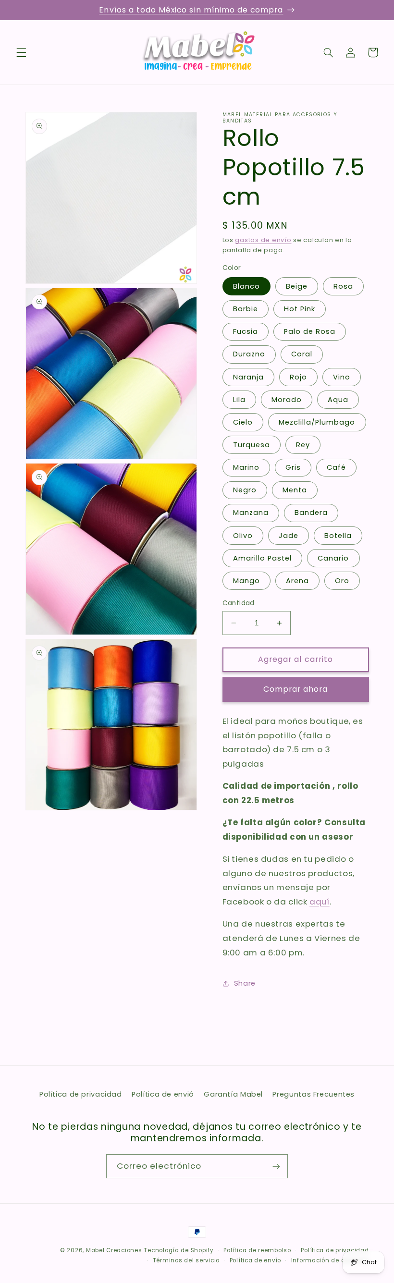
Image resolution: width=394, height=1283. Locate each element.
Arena (297, 581)
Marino (246, 467)
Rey (303, 445)
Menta (295, 490)
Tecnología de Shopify (178, 1250)
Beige (297, 286)
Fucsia (245, 331)
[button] (21, 52)
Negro (245, 490)
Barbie (245, 309)
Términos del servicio (186, 1260)
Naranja (248, 377)
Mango (246, 581)
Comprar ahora (295, 689)
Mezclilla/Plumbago (317, 422)
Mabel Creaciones (114, 1250)
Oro (342, 581)
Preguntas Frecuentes (313, 1094)
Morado (286, 399)
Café (336, 467)
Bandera (311, 512)
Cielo (243, 422)
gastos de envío (263, 240)
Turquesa (251, 445)
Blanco (246, 286)
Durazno (249, 354)
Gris (293, 467)
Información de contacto (330, 1260)
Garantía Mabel (233, 1094)
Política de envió (163, 1094)
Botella (338, 535)
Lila (239, 399)
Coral (301, 354)
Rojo (298, 377)
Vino (341, 377)
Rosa (343, 286)
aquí (319, 901)
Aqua (338, 399)
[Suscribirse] (276, 1166)
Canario (333, 558)
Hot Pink (299, 309)
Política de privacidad (80, 1094)
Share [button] (245, 983)
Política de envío (256, 1260)
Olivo (243, 535)
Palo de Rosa (310, 331)
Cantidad (238, 603)
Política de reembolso (257, 1250)
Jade (288, 535)
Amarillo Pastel (262, 558)
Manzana (251, 512)
